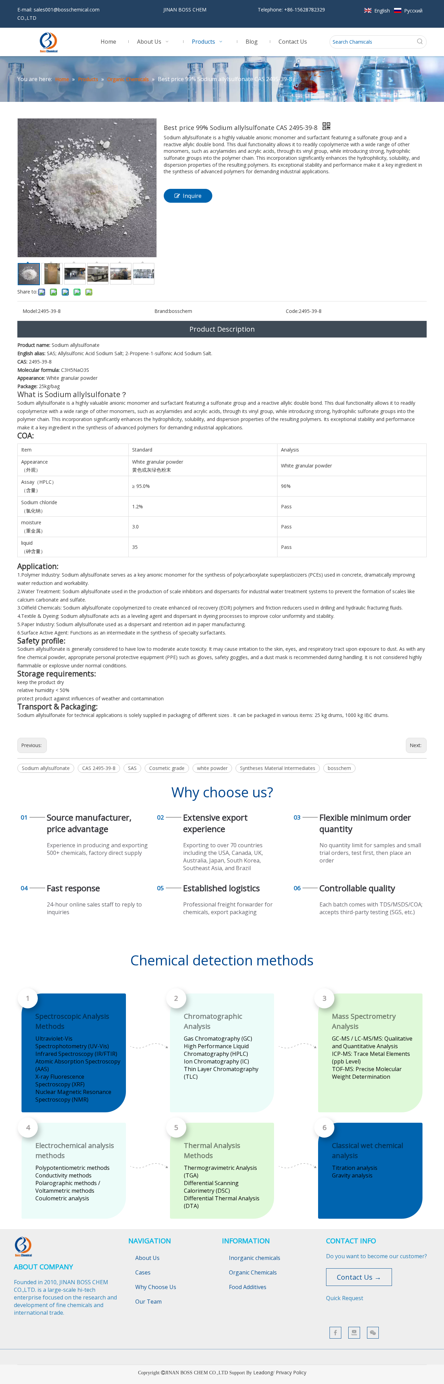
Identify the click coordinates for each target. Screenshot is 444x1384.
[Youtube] (354, 1333)
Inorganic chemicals (254, 1258)
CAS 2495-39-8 (99, 768)
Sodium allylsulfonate (46, 768)
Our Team (148, 1301)
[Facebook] (335, 1333)
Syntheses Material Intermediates (277, 768)
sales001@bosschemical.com (67, 9)
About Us (147, 1258)
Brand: (161, 311)
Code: (292, 311)
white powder (212, 768)
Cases (143, 1272)
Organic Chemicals (253, 1272)
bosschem (339, 768)
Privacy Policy (291, 1372)
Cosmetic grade (167, 768)
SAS (132, 768)
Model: (30, 311)
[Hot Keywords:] (420, 42)
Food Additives (247, 1287)
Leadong (263, 1372)
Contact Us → (359, 1277)
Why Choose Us (155, 1287)
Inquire (192, 196)
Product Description (222, 329)
